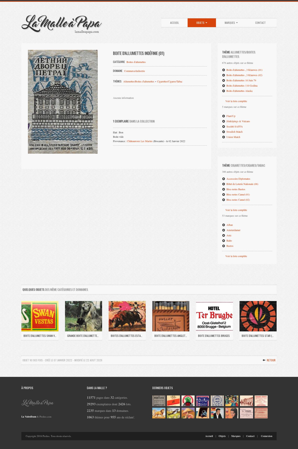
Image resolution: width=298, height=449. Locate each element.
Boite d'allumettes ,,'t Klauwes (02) (244, 75)
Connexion (266, 436)
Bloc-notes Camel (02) (238, 199)
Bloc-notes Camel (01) (238, 194)
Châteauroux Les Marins (139, 141)
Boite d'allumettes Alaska (239, 90)
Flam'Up (230, 116)
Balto (229, 240)
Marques (230, 22)
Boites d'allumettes (136, 62)
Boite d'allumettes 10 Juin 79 (241, 80)
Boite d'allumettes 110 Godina (241, 85)
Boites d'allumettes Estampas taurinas (127, 336)
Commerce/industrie (134, 71)
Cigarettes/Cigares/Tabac (169, 81)
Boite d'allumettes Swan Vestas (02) (40, 336)
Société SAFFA (234, 126)
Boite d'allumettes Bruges (214, 336)
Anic (228, 235)
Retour (271, 360)
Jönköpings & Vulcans (238, 121)
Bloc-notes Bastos (235, 189)
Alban (229, 224)
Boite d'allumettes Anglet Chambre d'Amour (170, 336)
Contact (260, 22)
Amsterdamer (233, 230)
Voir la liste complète (236, 101)
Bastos (229, 245)
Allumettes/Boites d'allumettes (138, 81)
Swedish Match (234, 131)
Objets (200, 22)
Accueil (174, 22)
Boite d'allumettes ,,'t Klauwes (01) (244, 69)
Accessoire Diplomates (238, 178)
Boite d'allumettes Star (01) (258, 336)
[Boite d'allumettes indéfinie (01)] (63, 102)
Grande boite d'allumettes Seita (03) (83, 336)
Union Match (233, 137)
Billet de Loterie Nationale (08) (242, 184)
